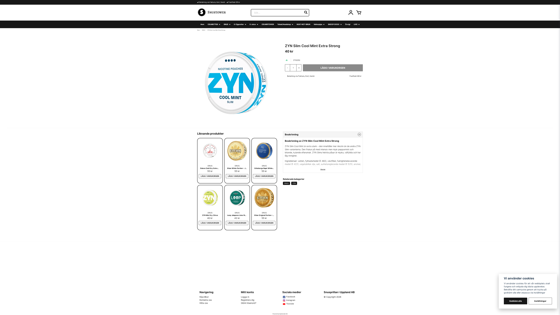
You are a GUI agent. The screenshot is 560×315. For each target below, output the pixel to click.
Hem (202, 24)
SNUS (226, 24)
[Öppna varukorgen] (359, 13)
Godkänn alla (515, 301)
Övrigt (347, 24)
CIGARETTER (213, 24)
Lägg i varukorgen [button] (210, 176)
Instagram (290, 300)
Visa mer (322, 169)
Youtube (290, 303)
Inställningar (540, 301)
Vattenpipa (318, 24)
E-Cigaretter (239, 24)
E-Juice (253, 24)
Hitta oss (204, 303)
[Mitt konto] (351, 13)
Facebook (290, 296)
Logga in (245, 297)
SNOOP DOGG (333, 24)
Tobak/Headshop (284, 24)
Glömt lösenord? (248, 303)
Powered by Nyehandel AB (280, 314)
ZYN (294, 183)
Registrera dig (247, 300)
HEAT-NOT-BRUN (303, 24)
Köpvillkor (204, 297)
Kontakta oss (206, 300)
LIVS (355, 24)
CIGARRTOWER (268, 24)
